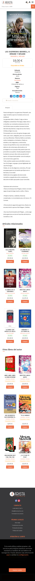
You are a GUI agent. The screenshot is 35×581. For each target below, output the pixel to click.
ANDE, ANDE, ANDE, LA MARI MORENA (10, 376)
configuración (23, 555)
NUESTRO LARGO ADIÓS (25, 376)
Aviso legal (17, 522)
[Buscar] (33, 6)
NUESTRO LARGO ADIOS (25, 290)
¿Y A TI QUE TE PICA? (25, 456)
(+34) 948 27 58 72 (17, 508)
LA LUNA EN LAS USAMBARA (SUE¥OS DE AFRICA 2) (25, 251)
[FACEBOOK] (16, 500)
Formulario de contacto (17, 513)
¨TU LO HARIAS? (25, 415)
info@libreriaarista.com (17, 511)
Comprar (10, 261)
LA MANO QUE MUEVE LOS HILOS (10, 330)
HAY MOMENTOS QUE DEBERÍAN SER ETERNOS (10, 416)
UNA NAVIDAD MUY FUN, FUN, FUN (10, 456)
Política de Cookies (17, 530)
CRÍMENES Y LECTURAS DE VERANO (25, 330)
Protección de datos (17, 528)
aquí (7, 555)
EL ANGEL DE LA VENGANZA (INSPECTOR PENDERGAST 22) (10, 290)
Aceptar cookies (17, 570)
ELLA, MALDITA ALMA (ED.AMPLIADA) (10, 251)
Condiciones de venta (17, 525)
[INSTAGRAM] (19, 500)
